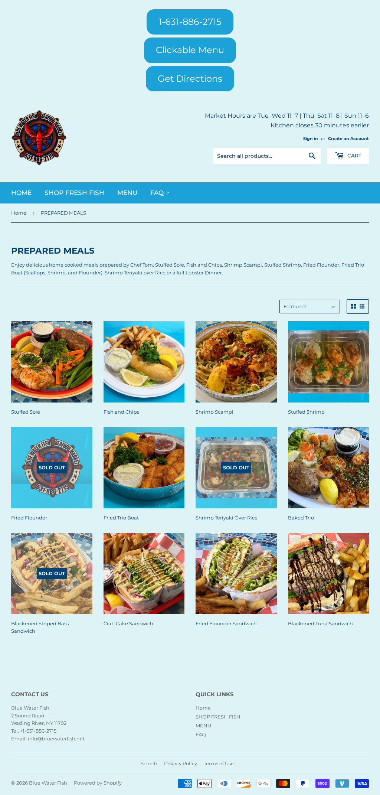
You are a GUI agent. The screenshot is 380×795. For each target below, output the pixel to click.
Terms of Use (219, 763)
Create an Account (348, 138)
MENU (127, 192)
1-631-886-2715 (190, 21)
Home (21, 192)
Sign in (310, 138)
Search (149, 763)
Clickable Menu (190, 50)
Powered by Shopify (98, 783)
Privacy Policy (180, 763)
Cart (353, 155)
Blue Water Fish (48, 783)
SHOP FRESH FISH (74, 192)
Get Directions (190, 78)
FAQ (158, 192)
